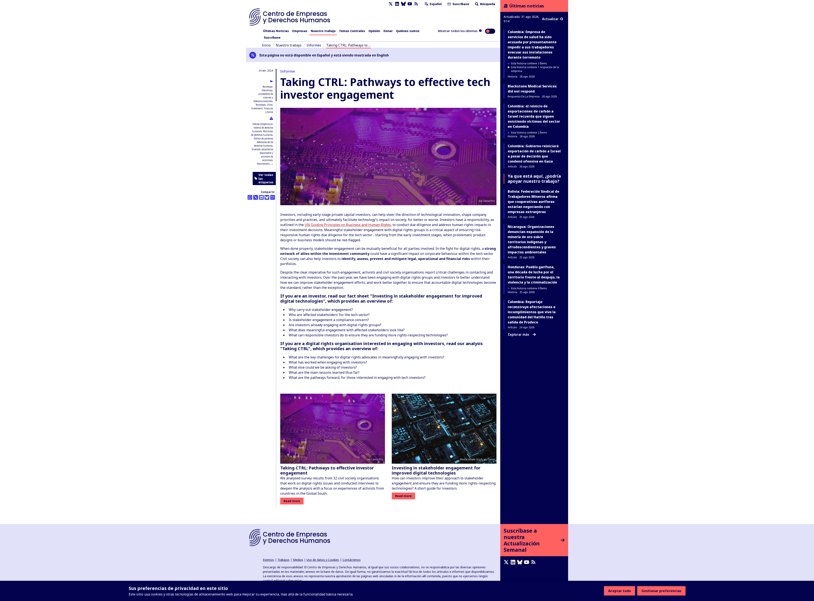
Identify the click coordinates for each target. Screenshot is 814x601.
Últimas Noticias (276, 31)
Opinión (374, 31)
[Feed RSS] (416, 4)
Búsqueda (487, 4)
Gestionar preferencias (661, 590)
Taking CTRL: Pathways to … (348, 45)
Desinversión (263, 163)
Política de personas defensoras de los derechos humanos (263, 142)
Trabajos (283, 560)
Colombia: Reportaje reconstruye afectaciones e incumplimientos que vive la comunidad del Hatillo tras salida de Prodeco (532, 311)
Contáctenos (352, 560)
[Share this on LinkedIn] (261, 197)
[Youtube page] (409, 4)
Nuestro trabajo (323, 31)
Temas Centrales (352, 31)
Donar (388, 31)
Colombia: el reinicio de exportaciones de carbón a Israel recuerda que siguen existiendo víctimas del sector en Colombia (534, 116)
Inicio (266, 45)
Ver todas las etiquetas (265, 178)
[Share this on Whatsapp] (250, 197)
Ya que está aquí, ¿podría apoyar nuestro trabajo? (534, 178)
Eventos (268, 560)
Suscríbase (460, 4)
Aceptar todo (619, 590)
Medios (298, 560)
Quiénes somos (408, 31)
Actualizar (550, 19)
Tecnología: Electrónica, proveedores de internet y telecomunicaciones (263, 94)
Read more (292, 501)
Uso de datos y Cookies (323, 560)
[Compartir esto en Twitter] (255, 197)
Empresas (299, 31)
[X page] (390, 4)
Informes (314, 45)
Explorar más (518, 334)
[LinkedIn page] (397, 4)
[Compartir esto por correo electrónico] (272, 197)
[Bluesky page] (403, 4)
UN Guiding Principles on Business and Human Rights (348, 224)
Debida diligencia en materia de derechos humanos (262, 127)
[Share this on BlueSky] (267, 197)
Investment (257, 108)
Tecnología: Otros (264, 104)
